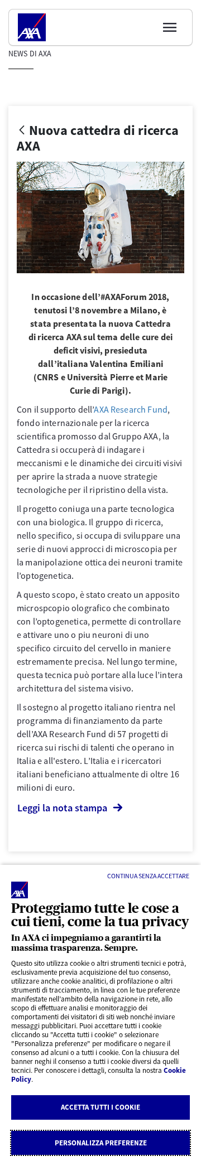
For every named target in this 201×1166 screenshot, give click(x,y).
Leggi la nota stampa (62, 807)
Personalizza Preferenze (101, 1143)
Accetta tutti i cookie (100, 1107)
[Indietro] (22, 131)
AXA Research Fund (131, 409)
